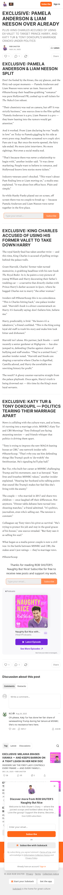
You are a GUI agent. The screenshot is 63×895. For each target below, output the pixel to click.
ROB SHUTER (14, 46)
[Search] (58, 746)
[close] (54, 786)
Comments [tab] (9, 686)
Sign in (57, 4)
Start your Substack (24, 881)
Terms (38, 874)
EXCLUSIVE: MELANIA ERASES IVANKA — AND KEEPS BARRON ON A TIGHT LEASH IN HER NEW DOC (23, 758)
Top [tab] (5, 746)
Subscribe (46, 4)
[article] (31, 764)
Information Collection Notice (37, 855)
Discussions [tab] (24, 746)
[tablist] (15, 686)
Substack (17, 888)
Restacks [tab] (21, 686)
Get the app (46, 881)
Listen (56, 48)
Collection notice (51, 874)
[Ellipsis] (59, 713)
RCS (11, 713)
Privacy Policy (31, 858)
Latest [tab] (13, 746)
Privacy (29, 874)
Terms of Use (45, 852)
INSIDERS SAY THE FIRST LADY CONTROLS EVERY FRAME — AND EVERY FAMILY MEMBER (23, 767)
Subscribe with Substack (33, 845)
